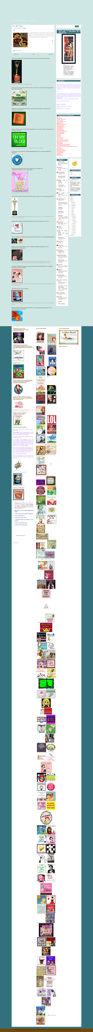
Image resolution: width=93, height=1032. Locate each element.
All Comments (73, 174)
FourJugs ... (60, 296)
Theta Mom (60, 264)
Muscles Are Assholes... (62, 238)
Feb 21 (74, 220)
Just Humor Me (61, 185)
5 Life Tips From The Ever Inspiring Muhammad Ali (62, 298)
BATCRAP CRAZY (61, 275)
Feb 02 (74, 232)
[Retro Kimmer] (51, 433)
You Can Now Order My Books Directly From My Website (62, 163)
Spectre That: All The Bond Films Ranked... (62, 261)
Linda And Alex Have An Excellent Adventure (62, 282)
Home (13, 20)
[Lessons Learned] (51, 375)
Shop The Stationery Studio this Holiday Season (62, 266)
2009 (72, 235)
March (73, 214)
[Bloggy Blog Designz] (50, 903)
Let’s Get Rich (60, 208)
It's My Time (17, 26)
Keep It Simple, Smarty (62, 186)
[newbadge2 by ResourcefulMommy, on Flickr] (41, 579)
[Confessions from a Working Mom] (41, 882)
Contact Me (32, 20)
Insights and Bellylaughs (62, 202)
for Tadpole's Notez (43, 1029)
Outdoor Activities (61, 212)
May (72, 211)
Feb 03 (74, 230)
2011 (72, 199)
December (73, 202)
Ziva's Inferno (60, 241)
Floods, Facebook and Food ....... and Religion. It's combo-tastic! (62, 289)
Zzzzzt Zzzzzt (60, 227)
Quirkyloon (60, 301)
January (73, 233)
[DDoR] (46, 936)
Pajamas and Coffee (61, 176)
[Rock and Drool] (41, 922)
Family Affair (60, 182)
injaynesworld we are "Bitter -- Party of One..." (62, 223)
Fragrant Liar (60, 245)
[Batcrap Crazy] (40, 403)
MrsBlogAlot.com (17, 1029)
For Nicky (59, 242)
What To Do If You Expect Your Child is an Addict (62, 256)
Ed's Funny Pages (61, 292)
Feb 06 (74, 229)
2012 (72, 198)
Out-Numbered (60, 237)
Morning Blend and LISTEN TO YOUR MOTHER (62, 233)
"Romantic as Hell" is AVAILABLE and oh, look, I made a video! (62, 271)
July (72, 208)
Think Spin (60, 167)
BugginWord (60, 207)
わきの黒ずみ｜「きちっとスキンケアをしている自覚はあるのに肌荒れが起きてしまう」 (62, 218)
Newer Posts (16, 54)
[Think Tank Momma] (46, 824)
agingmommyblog (22, 507)
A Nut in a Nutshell (61, 303)
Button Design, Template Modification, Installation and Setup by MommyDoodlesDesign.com (63, 1029)
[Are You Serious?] (41, 622)
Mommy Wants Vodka (62, 255)
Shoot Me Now (60, 211)
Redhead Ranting (61, 161)
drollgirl (59, 226)
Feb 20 (74, 223)
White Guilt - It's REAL (62, 293)
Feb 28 (74, 217)
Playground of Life (61, 252)
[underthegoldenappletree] (46, 559)
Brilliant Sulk (60, 215)
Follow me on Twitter (22, 20)
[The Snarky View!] (46, 707)
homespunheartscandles (26, 505)
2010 (72, 201)
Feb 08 (74, 227)
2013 (72, 196)
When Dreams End (61, 177)
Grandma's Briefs (61, 172)
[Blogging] (41, 903)
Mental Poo (60, 269)
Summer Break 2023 (61, 173)
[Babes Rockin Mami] (51, 996)
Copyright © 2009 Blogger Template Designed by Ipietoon (30, 1029)
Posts (72, 172)
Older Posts (51, 54)
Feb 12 (74, 226)
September (74, 205)
